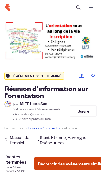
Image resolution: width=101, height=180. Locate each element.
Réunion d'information (44, 127)
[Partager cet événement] (81, 75)
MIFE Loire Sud (33, 103)
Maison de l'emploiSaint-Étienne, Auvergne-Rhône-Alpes (49, 140)
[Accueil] (7, 7)
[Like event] (93, 75)
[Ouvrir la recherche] (78, 7)
